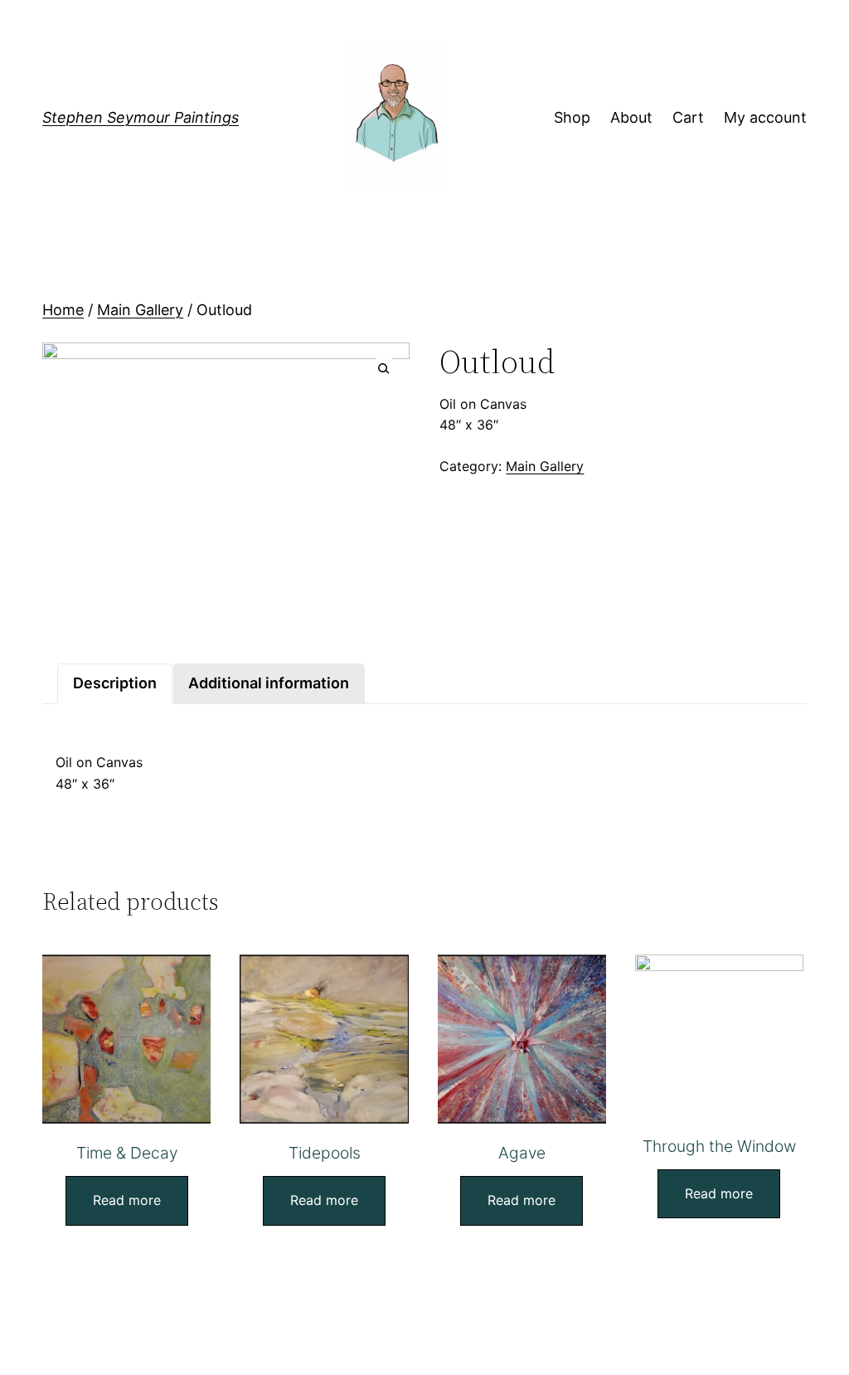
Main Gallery (140, 309)
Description (115, 683)
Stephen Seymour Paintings (140, 117)
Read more (127, 1200)
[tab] (114, 683)
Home (63, 309)
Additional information (268, 683)
